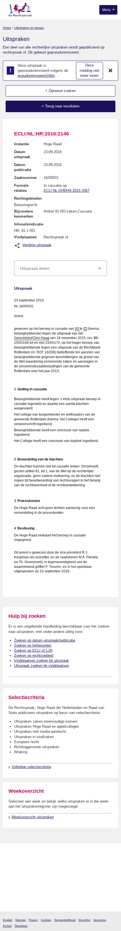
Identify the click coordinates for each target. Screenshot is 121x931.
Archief (7, 925)
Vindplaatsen (25, 237)
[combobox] (60, 268)
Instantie (21, 144)
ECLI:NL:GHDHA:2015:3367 (66, 190)
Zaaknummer (25, 178)
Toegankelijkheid (65, 919)
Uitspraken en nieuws (29, 27)
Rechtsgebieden (28, 198)
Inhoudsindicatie (28, 224)
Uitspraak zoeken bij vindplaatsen (41, 665)
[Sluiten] (110, 70)
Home (7, 27)
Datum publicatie (22, 167)
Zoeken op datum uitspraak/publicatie (44, 640)
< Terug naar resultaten (60, 106)
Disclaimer (21, 925)
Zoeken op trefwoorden (32, 645)
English (7, 919)
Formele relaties (21, 188)
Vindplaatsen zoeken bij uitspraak (41, 660)
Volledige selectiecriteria (31, 767)
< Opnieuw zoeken (60, 91)
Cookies (46, 919)
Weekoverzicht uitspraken (33, 817)
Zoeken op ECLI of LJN (33, 650)
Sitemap (20, 919)
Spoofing (84, 919)
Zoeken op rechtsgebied (33, 655)
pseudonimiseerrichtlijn (36, 75)
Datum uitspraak (22, 154)
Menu (107, 10)
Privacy (33, 919)
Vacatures (99, 919)
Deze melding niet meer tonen (89, 70)
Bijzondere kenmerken (23, 213)
